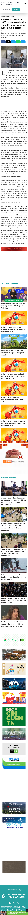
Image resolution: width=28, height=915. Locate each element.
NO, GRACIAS (6, 10)
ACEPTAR (16, 10)
